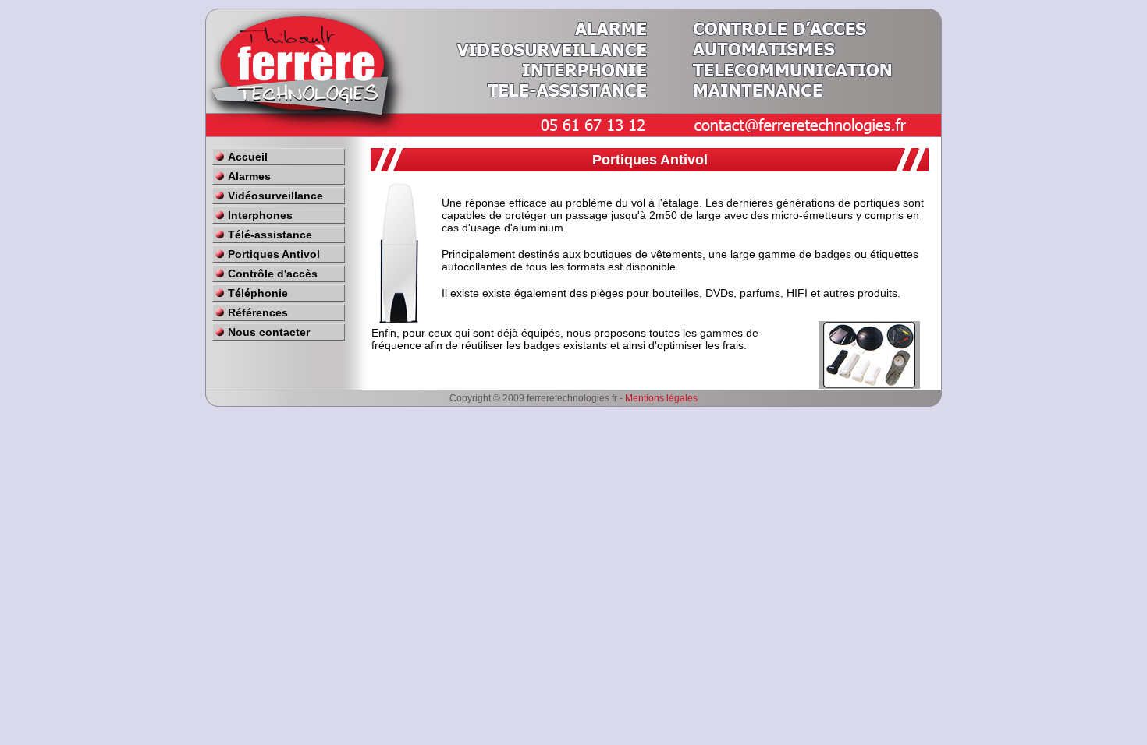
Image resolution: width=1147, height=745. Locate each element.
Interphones (260, 215)
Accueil (248, 156)
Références (258, 312)
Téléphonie (258, 293)
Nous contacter (269, 332)
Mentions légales (661, 398)
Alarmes (249, 176)
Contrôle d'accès (273, 273)
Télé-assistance (270, 234)
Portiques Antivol (274, 254)
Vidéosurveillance (275, 195)
